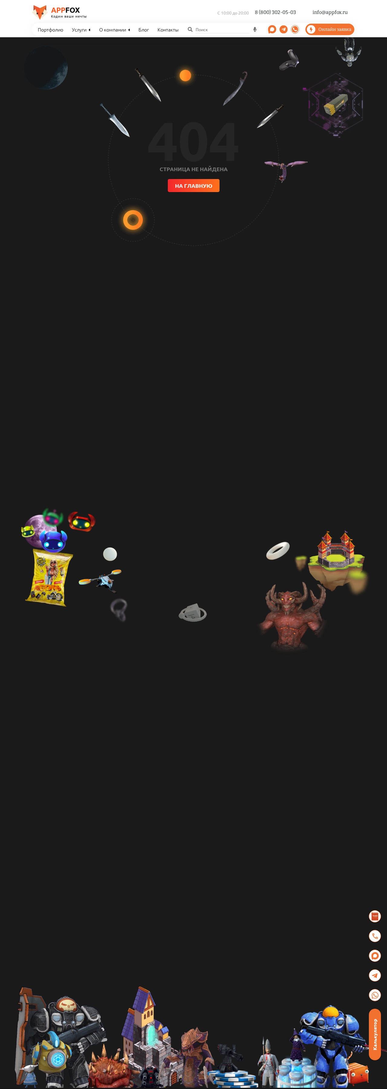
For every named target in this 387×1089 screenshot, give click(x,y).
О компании (112, 29)
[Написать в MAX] (375, 956)
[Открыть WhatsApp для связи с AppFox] (375, 995)
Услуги (79, 29)
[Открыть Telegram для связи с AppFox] (375, 975)
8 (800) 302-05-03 (275, 12)
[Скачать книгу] (375, 916)
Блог (143, 29)
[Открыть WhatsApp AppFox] (295, 29)
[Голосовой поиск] (255, 29)
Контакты (168, 29)
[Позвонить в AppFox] (375, 936)
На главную (193, 185)
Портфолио (50, 29)
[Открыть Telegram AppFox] (272, 29)
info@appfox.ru (330, 12)
